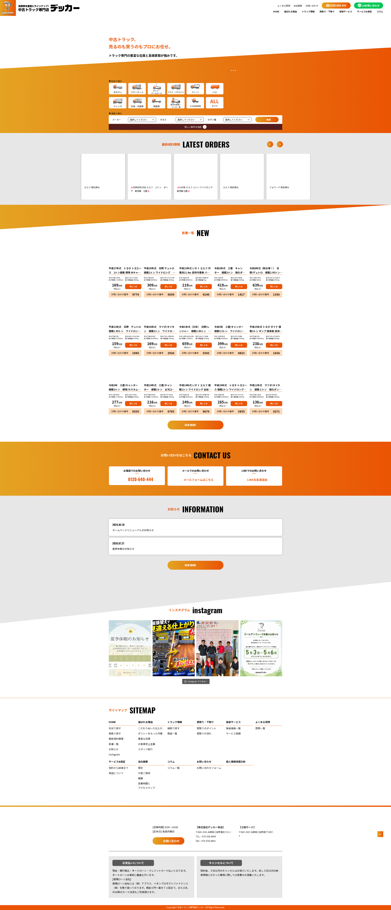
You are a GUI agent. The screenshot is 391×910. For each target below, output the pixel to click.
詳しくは (133, 286)
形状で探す (115, 728)
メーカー (116, 119)
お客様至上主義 (146, 744)
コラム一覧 (173, 768)
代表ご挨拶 (144, 773)
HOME (276, 11)
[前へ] (270, 144)
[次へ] (280, 144)
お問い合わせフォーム (209, 768)
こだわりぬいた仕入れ (150, 728)
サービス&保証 (364, 11)
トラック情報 (308, 11)
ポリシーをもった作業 (150, 733)
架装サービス (345, 11)
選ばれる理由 (290, 11)
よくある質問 (283, 5)
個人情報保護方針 (236, 761)
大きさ (163, 119)
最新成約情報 (116, 738)
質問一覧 (260, 728)
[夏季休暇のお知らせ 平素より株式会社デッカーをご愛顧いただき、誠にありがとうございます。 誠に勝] (130, 648)
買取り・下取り (327, 11)
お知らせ (114, 749)
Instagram (114, 754)
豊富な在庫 (144, 738)
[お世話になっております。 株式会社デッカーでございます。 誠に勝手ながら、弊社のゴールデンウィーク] (261, 648)
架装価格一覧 (233, 728)
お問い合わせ (311, 5)
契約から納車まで (118, 768)
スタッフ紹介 (145, 749)
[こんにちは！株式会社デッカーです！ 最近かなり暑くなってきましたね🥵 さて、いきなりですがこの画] (174, 648)
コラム (380, 11)
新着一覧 (114, 744)
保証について (116, 773)
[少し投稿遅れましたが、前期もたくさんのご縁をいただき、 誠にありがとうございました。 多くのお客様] (217, 648)
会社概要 (298, 5)
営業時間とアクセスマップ (146, 786)
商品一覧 (172, 733)
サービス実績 (233, 733)
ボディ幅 (212, 119)
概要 (140, 778)
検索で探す (115, 733)
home (112, 722)
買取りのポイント (206, 728)
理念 (140, 768)
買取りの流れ (204, 733)
